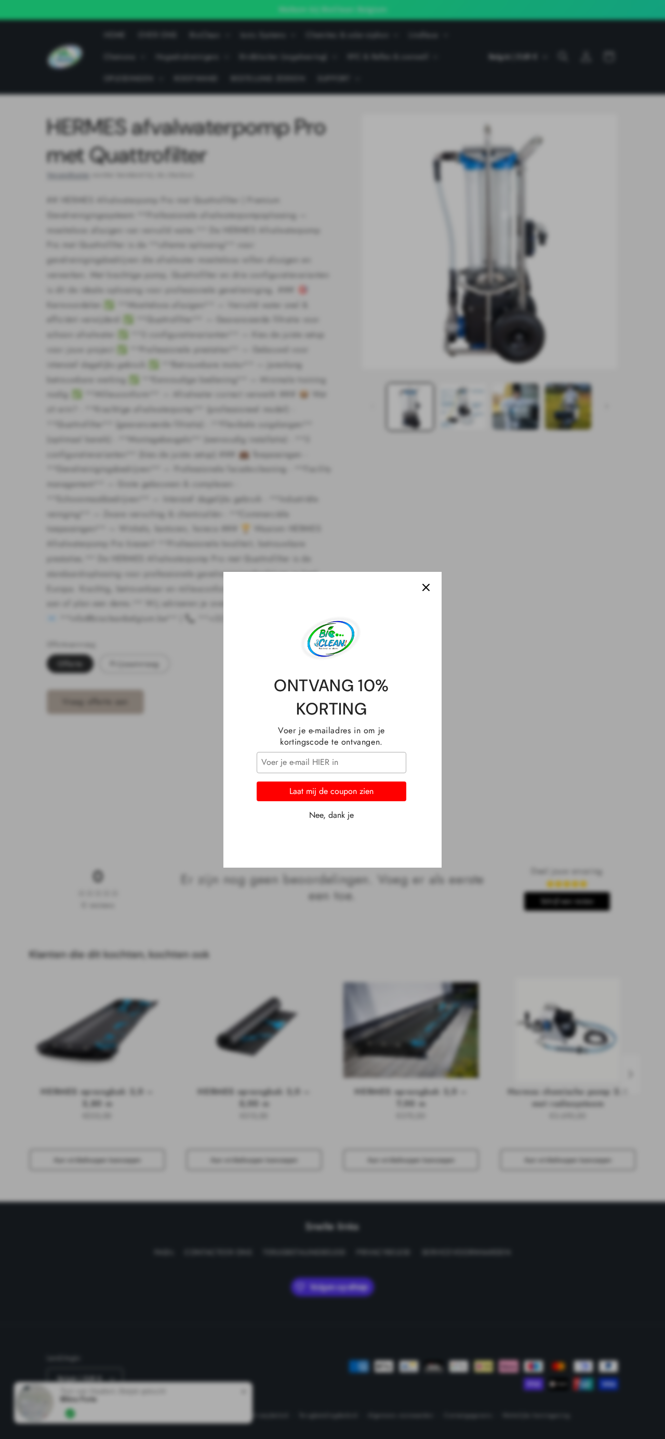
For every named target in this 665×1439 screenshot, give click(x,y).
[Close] (426, 587)
